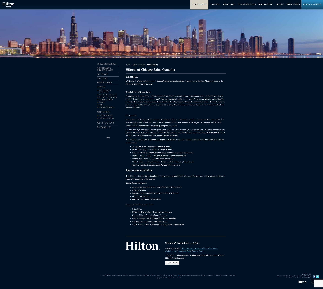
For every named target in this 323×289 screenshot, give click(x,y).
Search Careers (172, 263)
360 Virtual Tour (105, 123)
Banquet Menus (104, 83)
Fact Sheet (102, 74)
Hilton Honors (118, 275)
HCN (100, 105)
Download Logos (106, 118)
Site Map (139, 275)
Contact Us (103, 275)
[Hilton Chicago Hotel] (302, 283)
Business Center (106, 100)
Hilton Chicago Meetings (9, 4)
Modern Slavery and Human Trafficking (208, 275)
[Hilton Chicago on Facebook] (313, 277)
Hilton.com (110, 275)
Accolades (102, 78)
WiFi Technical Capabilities (105, 91)
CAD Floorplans (105, 116)
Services (101, 87)
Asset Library (103, 112)
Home (128, 65)
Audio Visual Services (108, 95)
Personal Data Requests (228, 275)
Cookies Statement (164, 275)
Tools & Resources (139, 65)
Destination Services (108, 97)
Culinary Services (106, 107)
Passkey (102, 102)
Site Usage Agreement (130, 275)
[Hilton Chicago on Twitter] (317, 277)
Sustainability (104, 127)
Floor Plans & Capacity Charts (105, 69)
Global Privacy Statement (150, 275)
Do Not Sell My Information (188, 275)
